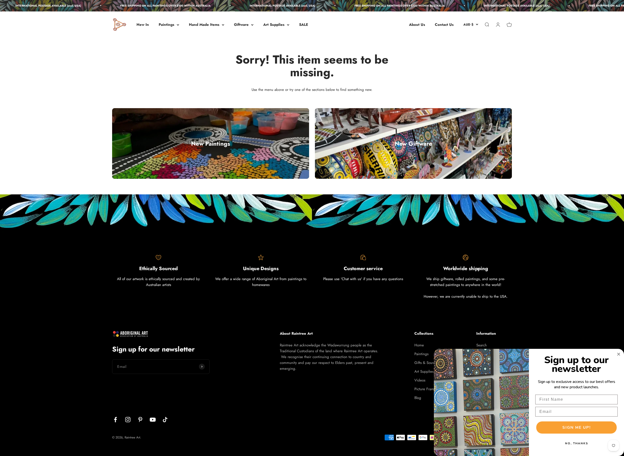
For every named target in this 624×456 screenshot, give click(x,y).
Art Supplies (273, 24)
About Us (417, 24)
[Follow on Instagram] (128, 419)
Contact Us (444, 24)
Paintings (166, 24)
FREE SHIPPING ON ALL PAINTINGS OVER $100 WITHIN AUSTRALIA (147, 6)
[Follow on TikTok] (165, 419)
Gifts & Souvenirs (428, 362)
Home (419, 345)
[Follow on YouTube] (152, 419)
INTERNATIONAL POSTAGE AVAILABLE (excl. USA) (264, 6)
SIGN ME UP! (576, 427)
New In (142, 24)
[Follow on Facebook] (115, 419)
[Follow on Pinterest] (140, 419)
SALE (303, 24)
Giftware (241, 24)
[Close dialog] (619, 354)
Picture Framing (426, 389)
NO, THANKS (576, 443)
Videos (419, 380)
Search (481, 345)
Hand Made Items (204, 24)
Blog (417, 397)
